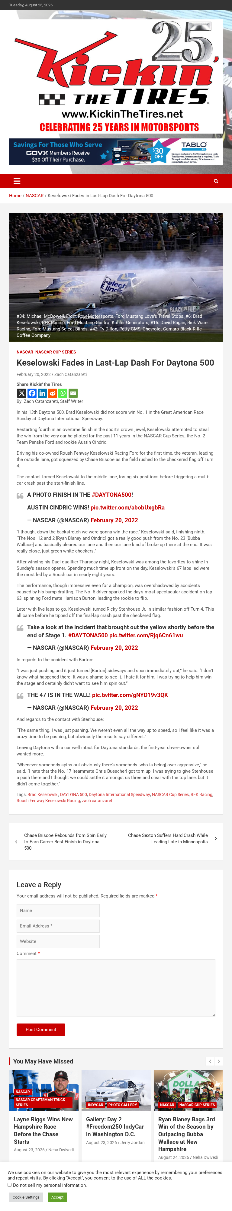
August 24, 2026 (173, 1157)
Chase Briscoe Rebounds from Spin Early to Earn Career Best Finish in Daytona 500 (65, 842)
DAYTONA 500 (73, 794)
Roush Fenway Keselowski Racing (48, 800)
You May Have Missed (43, 1061)
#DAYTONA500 (111, 494)
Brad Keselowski (42, 794)
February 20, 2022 (34, 374)
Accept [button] (57, 1197)
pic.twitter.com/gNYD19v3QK (130, 695)
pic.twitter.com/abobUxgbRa (128, 507)
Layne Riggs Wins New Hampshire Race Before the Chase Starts (43, 1130)
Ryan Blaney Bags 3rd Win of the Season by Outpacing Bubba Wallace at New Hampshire (186, 1134)
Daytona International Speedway (119, 794)
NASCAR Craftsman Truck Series (40, 1102)
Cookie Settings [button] (26, 1197)
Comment (28, 953)
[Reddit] (52, 393)
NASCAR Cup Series (55, 352)
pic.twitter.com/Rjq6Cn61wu (146, 635)
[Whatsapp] (62, 393)
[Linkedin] (42, 393)
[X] (21, 393)
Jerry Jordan (133, 1142)
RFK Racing (201, 794)
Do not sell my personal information (49, 1185)
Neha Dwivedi (61, 1149)
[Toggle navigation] (17, 181)
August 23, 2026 (29, 1149)
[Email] (73, 393)
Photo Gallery (122, 1105)
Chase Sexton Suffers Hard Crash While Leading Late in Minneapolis (168, 838)
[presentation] (210, 1061)
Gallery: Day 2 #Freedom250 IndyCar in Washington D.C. (115, 1127)
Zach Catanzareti (70, 374)
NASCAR (25, 352)
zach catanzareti (97, 800)
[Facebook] (32, 393)
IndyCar (95, 1105)
